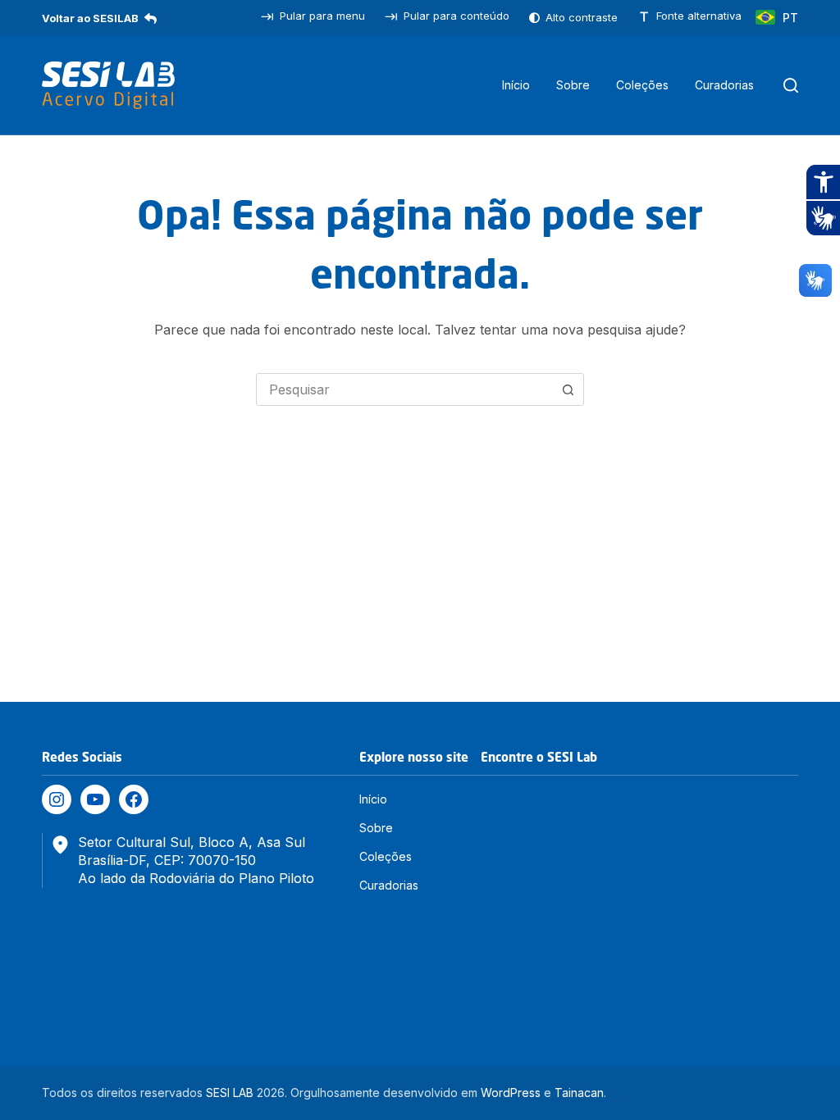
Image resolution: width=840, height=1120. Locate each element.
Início (516, 85)
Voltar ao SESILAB (90, 18)
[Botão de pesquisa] (567, 389)
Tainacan (579, 1093)
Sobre (573, 85)
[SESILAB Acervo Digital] (108, 85)
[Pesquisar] (790, 85)
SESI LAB (229, 1093)
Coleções (642, 85)
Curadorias (724, 85)
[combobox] (404, 389)
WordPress (511, 1093)
